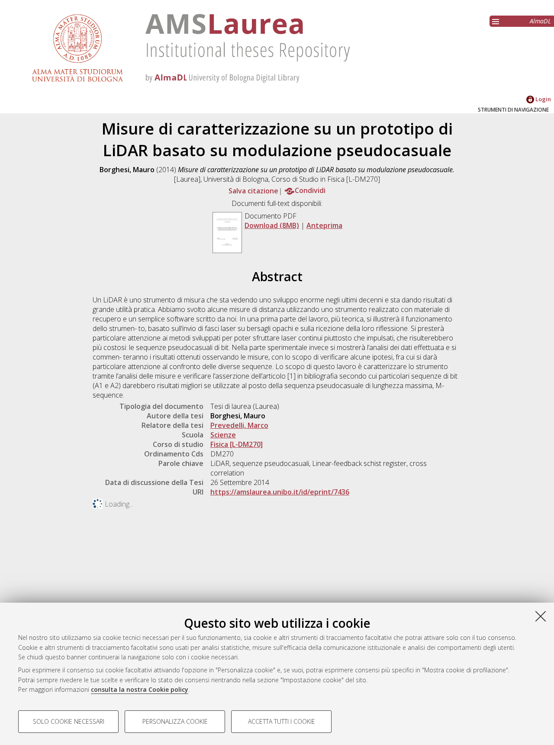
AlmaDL (540, 21)
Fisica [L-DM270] (236, 444)
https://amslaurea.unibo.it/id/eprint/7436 (279, 492)
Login (542, 99)
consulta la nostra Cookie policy (139, 689)
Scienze (223, 435)
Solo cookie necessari (68, 721)
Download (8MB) (272, 225)
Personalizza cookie (175, 721)
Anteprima (324, 225)
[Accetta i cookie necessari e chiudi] (541, 616)
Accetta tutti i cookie (281, 721)
